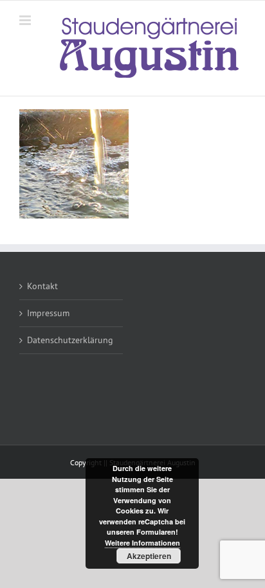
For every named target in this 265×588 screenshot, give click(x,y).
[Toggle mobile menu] (26, 20)
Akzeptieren (149, 556)
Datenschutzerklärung (70, 340)
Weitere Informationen (142, 543)
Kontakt (42, 286)
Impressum (48, 313)
